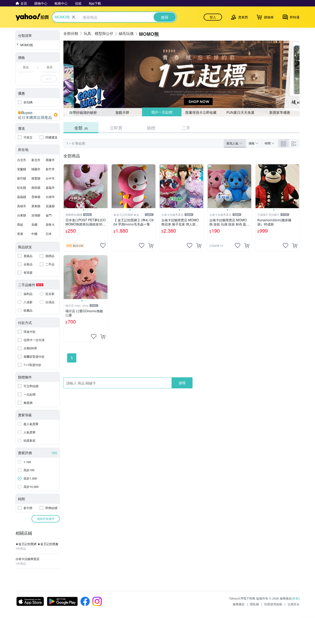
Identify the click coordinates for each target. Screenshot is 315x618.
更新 (296, 598)
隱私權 (254, 604)
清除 (54, 453)
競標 (151, 128)
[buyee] (37, 114)
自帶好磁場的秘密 (83, 112)
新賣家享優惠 (279, 112)
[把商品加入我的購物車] (151, 245)
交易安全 (294, 604)
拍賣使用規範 (273, 604)
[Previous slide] (67, 186)
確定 (49, 78)
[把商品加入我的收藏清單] (103, 245)
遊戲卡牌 (122, 112)
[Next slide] (104, 186)
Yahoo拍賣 (32, 17)
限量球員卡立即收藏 (201, 112)
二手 (186, 128)
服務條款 (239, 604)
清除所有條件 (46, 518)
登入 (213, 17)
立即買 (116, 128)
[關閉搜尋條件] (73, 17)
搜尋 (182, 382)
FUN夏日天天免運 (240, 112)
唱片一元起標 (162, 112)
